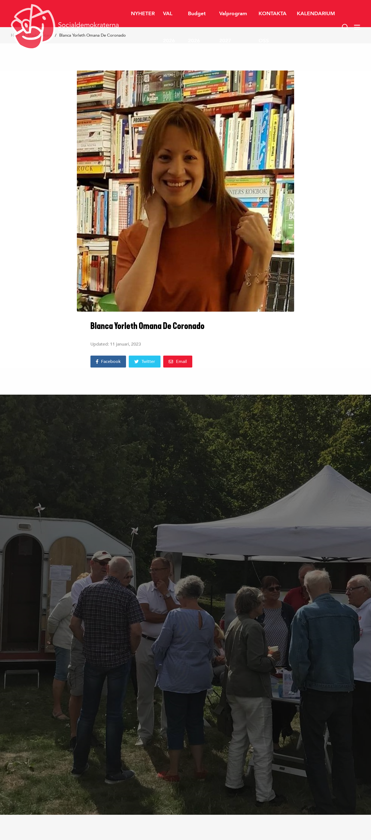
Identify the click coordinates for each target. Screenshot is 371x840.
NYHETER (143, 13)
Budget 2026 (197, 27)
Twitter (148, 361)
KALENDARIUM (316, 13)
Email (181, 361)
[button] (345, 27)
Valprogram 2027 (233, 27)
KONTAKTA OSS (273, 27)
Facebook (111, 361)
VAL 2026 (169, 27)
